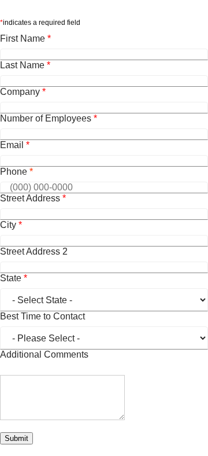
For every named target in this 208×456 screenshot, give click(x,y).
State (13, 278)
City (11, 225)
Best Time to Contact (42, 316)
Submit (16, 438)
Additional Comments (44, 354)
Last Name (25, 65)
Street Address (33, 198)
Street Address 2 (34, 251)
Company (23, 92)
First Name (25, 38)
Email (14, 145)
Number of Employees (48, 118)
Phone (16, 171)
